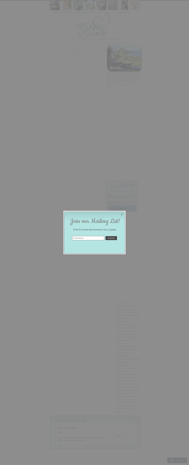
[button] (122, 214)
